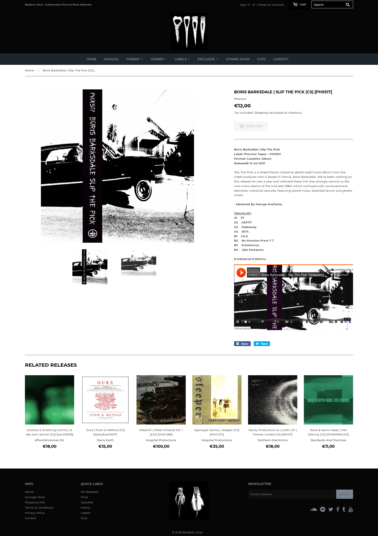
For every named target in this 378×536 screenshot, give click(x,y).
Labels (85, 513)
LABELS (181, 59)
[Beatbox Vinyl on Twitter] (330, 509)
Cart (302, 4)
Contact (281, 59)
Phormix (240, 99)
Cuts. (84, 518)
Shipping (261, 112)
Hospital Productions (161, 440)
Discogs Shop (35, 497)
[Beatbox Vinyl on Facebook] (337, 509)
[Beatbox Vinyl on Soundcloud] (313, 509)
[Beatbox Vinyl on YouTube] (350, 509)
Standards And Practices (328, 440)
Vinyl (84, 497)
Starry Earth (105, 440)
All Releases (89, 492)
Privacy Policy (35, 513)
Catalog (111, 59)
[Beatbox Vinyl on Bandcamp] (322, 509)
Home (91, 59)
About (29, 492)
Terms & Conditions (39, 507)
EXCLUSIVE (207, 59)
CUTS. (261, 59)
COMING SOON (238, 59)
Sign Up (344, 494)
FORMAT (133, 59)
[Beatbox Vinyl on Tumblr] (343, 509)
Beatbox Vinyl (193, 532)
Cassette (87, 502)
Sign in (245, 4)
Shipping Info (35, 502)
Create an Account (270, 4)
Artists (85, 507)
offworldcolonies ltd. (49, 440)
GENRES (157, 59)
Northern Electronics (273, 440)
